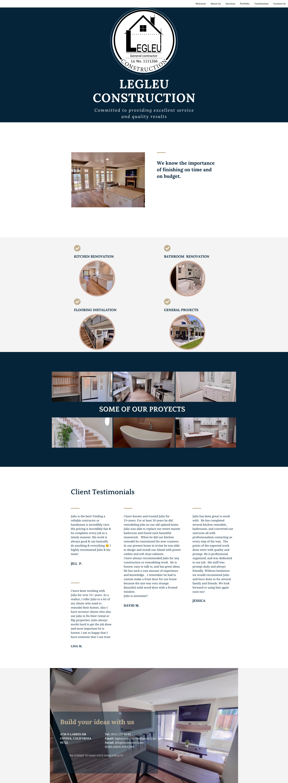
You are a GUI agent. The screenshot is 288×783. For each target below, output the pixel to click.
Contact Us (279, 3)
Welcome (200, 3)
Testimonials (261, 3)
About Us (216, 3)
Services (230, 3)
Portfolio (244, 3)
